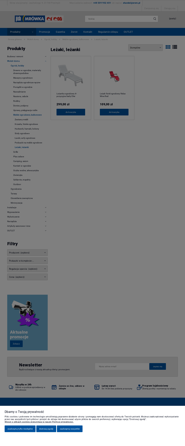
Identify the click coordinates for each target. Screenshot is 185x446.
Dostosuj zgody (46, 429)
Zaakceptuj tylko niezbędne (20, 429)
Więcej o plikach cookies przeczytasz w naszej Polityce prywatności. (39, 422)
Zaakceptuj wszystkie (70, 429)
